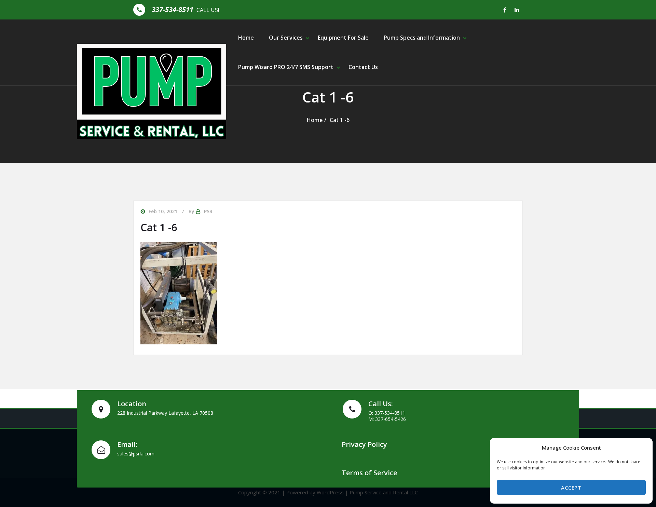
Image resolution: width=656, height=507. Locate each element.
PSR (208, 211)
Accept (571, 487)
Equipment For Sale (343, 37)
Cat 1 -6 (340, 120)
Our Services (286, 37)
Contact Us (363, 67)
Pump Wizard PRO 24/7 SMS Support (285, 67)
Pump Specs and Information (422, 37)
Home (246, 37)
